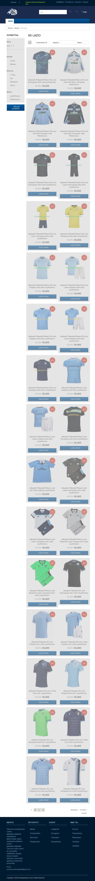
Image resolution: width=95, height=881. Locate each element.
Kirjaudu (13, 2)
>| (43, 810)
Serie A (16, 28)
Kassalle (85, 2)
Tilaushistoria (77, 833)
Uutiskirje (75, 846)
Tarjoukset (55, 837)
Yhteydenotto (35, 841)
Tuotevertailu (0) (41, 42)
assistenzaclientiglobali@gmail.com (19, 869)
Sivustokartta (56, 841)
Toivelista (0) (70, 2)
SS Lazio (24, 28)
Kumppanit (55, 833)
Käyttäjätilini (60, 2)
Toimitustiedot (35, 833)
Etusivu (10, 28)
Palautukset (76, 837)
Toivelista (75, 841)
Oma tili (75, 829)
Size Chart (34, 837)
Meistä (32, 829)
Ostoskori (78, 2)
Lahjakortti (55, 829)
